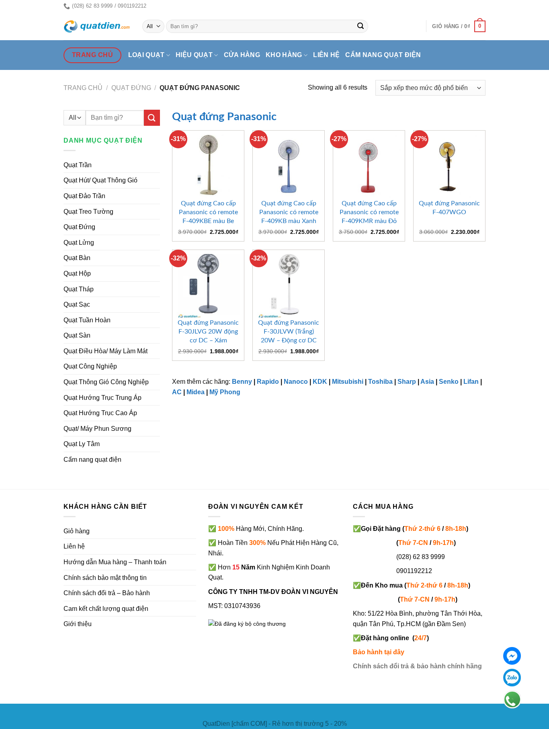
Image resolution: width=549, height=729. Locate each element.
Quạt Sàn (77, 335)
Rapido (268, 381)
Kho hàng (284, 54)
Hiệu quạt (194, 54)
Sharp (406, 381)
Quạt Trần (78, 165)
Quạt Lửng (79, 242)
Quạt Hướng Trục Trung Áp (102, 397)
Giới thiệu (78, 623)
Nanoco (296, 381)
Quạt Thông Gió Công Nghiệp (106, 382)
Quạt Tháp (79, 289)
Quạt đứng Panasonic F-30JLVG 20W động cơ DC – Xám (208, 331)
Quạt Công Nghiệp (90, 366)
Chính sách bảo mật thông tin (105, 577)
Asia (427, 381)
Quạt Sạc (77, 304)
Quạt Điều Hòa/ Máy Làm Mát (105, 351)
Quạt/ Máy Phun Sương (97, 428)
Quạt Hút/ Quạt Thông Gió (100, 180)
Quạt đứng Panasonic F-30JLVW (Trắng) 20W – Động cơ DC (288, 331)
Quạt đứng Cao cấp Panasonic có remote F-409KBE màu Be (208, 212)
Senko (449, 381)
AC (177, 392)
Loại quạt (146, 54)
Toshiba (380, 381)
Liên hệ (326, 54)
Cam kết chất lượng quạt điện (106, 608)
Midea (195, 392)
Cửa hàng (242, 54)
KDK (320, 381)
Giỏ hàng (77, 531)
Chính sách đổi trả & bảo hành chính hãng (417, 666)
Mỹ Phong (224, 392)
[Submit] (361, 26)
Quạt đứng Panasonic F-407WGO (449, 207)
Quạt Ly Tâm (82, 443)
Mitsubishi (347, 381)
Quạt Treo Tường (88, 211)
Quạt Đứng (79, 226)
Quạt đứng (131, 87)
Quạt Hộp (77, 273)
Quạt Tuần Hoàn (87, 320)
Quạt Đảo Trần (84, 195)
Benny (242, 381)
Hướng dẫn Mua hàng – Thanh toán (115, 562)
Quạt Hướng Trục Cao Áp (100, 413)
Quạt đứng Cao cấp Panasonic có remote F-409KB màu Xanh (288, 212)
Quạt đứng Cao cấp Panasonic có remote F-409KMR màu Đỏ (369, 212)
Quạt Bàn (77, 257)
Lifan (471, 381)
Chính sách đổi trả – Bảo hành (107, 593)
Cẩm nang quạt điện (383, 54)
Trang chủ (83, 87)
